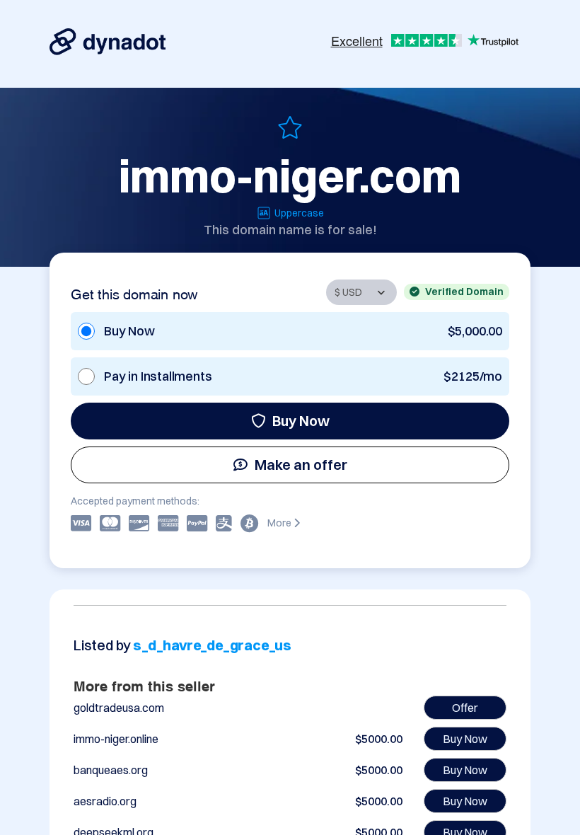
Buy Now (301, 421)
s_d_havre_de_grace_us (212, 645)
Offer (465, 707)
